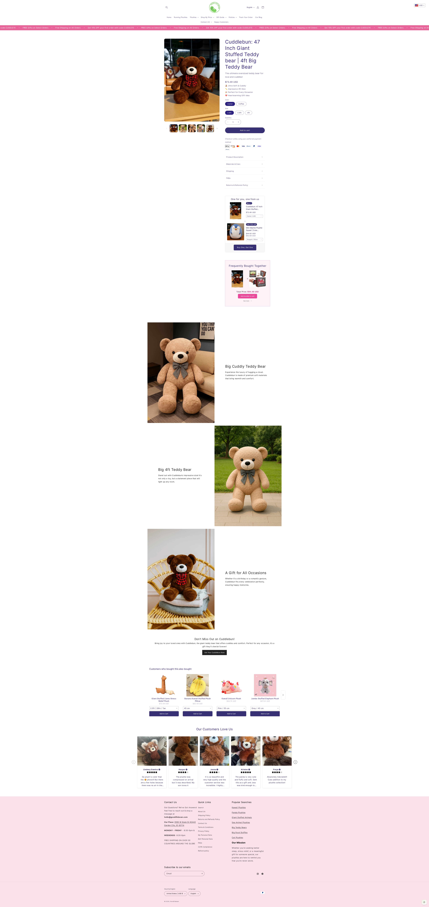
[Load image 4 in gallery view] (201, 128)
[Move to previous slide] (133, 762)
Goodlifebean (174, 901)
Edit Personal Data (205, 839)
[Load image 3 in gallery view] (192, 128)
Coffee (241, 104)
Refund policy (203, 851)
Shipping (230, 171)
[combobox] (254, 216)
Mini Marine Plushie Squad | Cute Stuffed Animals (254, 229)
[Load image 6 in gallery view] (210, 128)
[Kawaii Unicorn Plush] (231, 685)
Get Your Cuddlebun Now (214, 652)
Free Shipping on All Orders (119, 28)
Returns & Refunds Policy (237, 185)
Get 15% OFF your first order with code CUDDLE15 (44, 28)
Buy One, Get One (245, 247)
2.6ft (229, 113)
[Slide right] (217, 128)
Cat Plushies (237, 837)
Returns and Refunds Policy (209, 819)
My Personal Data (205, 835)
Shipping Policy (204, 815)
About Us (201, 811)
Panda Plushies (238, 812)
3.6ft (239, 113)
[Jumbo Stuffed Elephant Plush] (265, 685)
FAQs (228, 178)
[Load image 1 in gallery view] (174, 128)
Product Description (234, 157)
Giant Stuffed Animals (242, 817)
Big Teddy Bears (239, 827)
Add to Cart (164, 714)
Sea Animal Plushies (241, 822)
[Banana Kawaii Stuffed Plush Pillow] (197, 685)
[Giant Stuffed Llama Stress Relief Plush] (163, 685)
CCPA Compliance (205, 847)
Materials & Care (233, 164)
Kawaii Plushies (239, 807)
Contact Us (202, 823)
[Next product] (283, 694)
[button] (166, 7)
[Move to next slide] (295, 762)
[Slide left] (166, 128)
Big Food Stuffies (239, 832)
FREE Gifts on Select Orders (87, 28)
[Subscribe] (201, 873)
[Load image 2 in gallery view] (183, 128)
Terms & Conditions (205, 827)
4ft (248, 113)
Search (201, 808)
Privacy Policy (203, 831)
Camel (230, 104)
